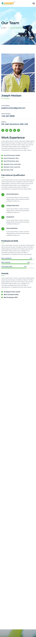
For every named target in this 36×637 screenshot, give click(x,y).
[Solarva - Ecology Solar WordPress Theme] (8, 3)
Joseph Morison (11, 95)
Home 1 (4, 28)
